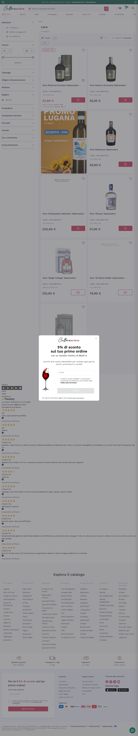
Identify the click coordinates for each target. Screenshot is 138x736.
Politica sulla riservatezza (76, 398)
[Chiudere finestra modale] (96, 338)
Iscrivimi (76, 391)
